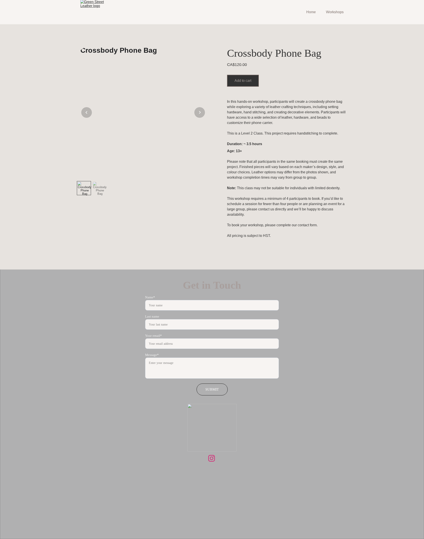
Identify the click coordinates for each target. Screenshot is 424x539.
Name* (150, 297)
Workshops (335, 12)
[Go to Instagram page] (211, 458)
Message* (152, 355)
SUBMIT (212, 389)
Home (311, 12)
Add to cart (243, 80)
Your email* (153, 335)
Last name (152, 316)
